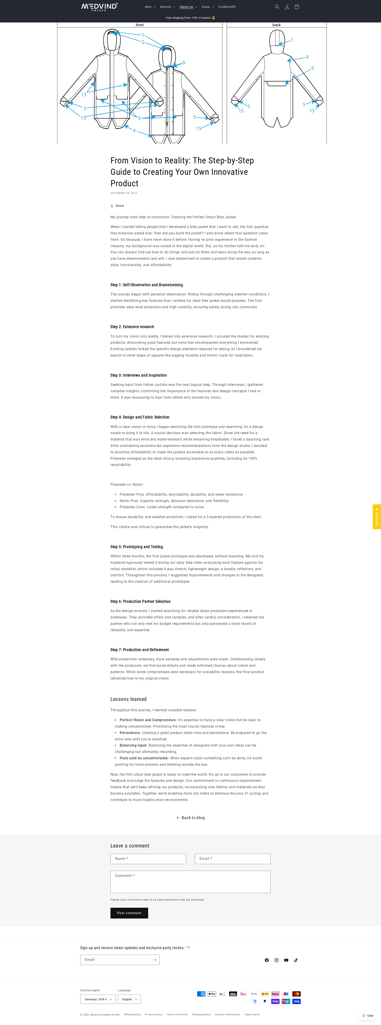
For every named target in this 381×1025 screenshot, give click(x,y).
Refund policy (132, 1014)
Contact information (227, 1014)
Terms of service (177, 1014)
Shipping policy (201, 1014)
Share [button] (120, 205)
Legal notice (252, 1014)
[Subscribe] (154, 960)
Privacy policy (153, 1014)
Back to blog (193, 817)
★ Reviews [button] (377, 517)
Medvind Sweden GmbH (105, 1014)
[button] (149, 6)
